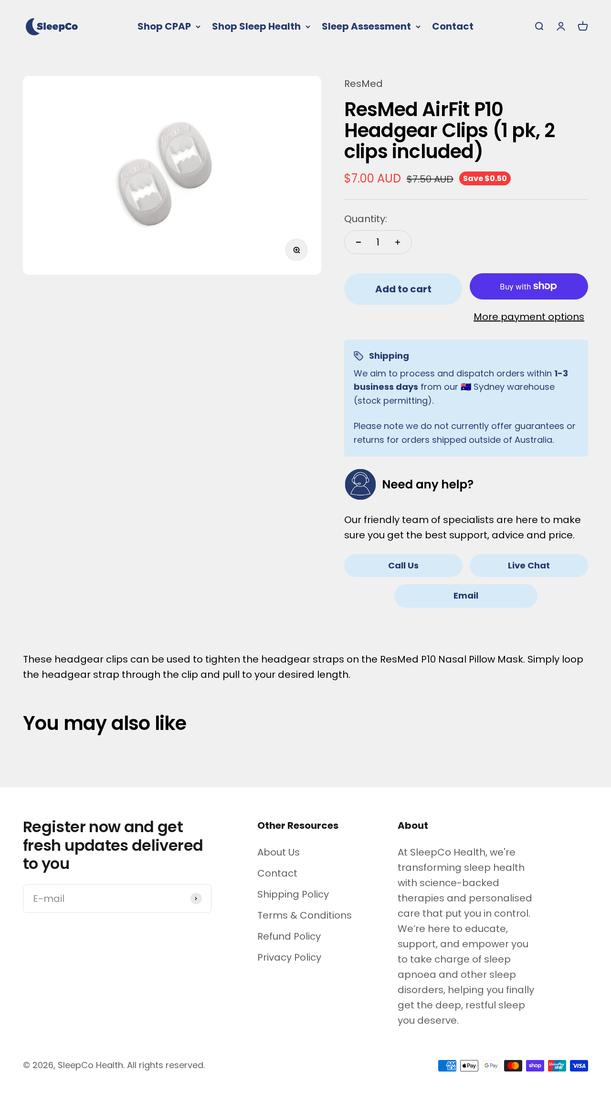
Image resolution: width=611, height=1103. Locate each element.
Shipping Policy (293, 894)
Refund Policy (289, 936)
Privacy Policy (289, 957)
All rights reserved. (166, 1065)
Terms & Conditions (304, 915)
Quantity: (365, 218)
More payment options (529, 316)
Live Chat (529, 565)
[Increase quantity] (397, 242)
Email (465, 595)
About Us (278, 852)
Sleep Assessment (366, 26)
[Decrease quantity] (358, 242)
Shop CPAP (164, 26)
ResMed (363, 83)
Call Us (403, 565)
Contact (453, 26)
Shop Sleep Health (256, 26)
